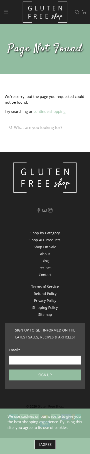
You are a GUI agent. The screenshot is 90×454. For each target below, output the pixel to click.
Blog (45, 260)
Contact (45, 274)
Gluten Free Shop (50, 406)
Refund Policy (45, 293)
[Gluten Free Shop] (45, 12)
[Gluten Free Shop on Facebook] (38, 211)
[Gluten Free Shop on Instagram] (50, 211)
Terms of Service (45, 286)
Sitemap (45, 314)
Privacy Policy (45, 300)
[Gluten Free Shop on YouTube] (44, 211)
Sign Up (45, 374)
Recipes (45, 267)
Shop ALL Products (45, 240)
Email (14, 349)
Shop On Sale (45, 247)
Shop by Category (45, 233)
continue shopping (50, 111)
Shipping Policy (45, 307)
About (45, 253)
